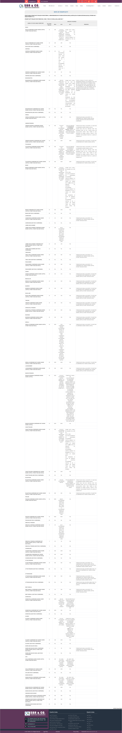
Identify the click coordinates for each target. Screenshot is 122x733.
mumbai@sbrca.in (32, 1)
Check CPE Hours (73, 715)
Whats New (90, 725)
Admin (109, 5)
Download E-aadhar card (75, 718)
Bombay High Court (74, 725)
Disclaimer (58, 731)
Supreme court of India (74, 723)
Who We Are (51, 5)
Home (44, 5)
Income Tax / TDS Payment (56, 723)
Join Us (89, 729)
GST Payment (54, 715)
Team (89, 723)
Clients (66, 5)
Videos (81, 5)
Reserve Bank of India (74, 728)
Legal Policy (45, 731)
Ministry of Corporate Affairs (75, 726)
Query (99, 5)
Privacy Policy (76, 731)
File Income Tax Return (55, 722)
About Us (90, 717)
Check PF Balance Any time (56, 725)
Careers (72, 5)
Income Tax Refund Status (56, 720)
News (77, 5)
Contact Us (117, 5)
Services (60, 5)
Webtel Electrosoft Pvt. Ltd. (92, 731)
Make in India (54, 729)
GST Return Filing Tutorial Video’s (58, 718)
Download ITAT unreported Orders (58, 727)
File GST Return (54, 717)
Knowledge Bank (90, 5)
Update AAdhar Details (74, 717)
